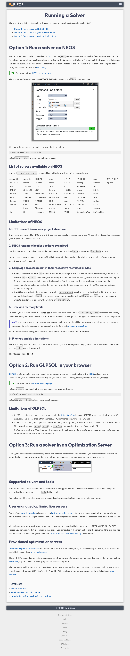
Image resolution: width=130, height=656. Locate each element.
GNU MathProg (68, 415)
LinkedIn (65, 648)
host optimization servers (62, 513)
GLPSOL (12, 374)
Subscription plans (19, 588)
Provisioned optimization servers (24, 548)
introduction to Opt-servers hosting (65, 533)
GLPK (91, 374)
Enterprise (13, 561)
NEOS (50, 56)
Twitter (66, 644)
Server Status (65, 640)
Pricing (65, 623)
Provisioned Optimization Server (25, 592)
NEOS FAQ (41, 67)
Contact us (65, 635)
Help (65, 619)
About (65, 627)
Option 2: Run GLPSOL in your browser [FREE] (34, 32)
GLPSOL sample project (43, 383)
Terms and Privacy (65, 615)
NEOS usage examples (42, 73)
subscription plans (29, 513)
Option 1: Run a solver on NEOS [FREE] (31, 29)
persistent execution (77, 325)
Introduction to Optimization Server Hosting (31, 596)
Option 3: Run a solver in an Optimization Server (36, 36)
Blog (65, 631)
